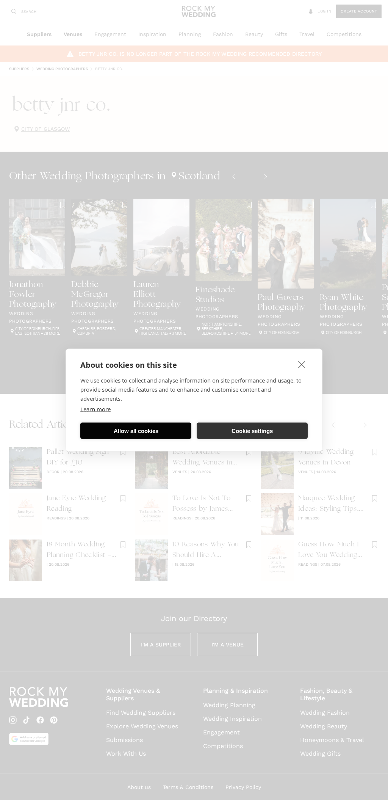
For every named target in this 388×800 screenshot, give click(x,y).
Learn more (95, 409)
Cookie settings (252, 430)
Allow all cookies (136, 430)
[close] (302, 364)
